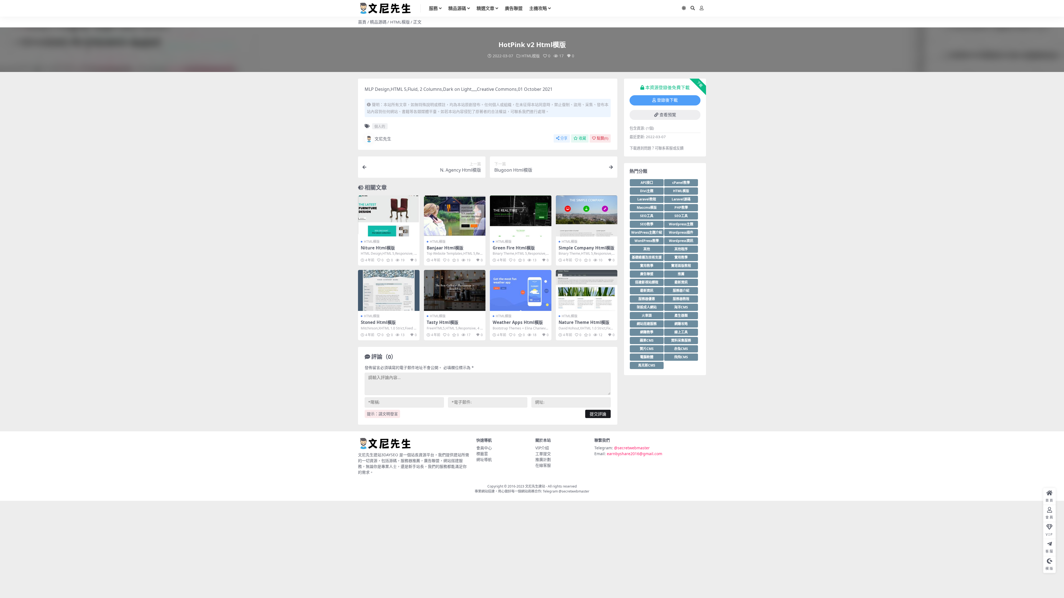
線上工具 (681, 332)
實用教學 (681, 257)
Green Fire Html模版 (514, 248)
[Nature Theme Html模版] (586, 290)
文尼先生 (383, 138)
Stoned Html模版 (378, 322)
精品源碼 (457, 8)
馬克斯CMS (646, 365)
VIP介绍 (542, 447)
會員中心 (484, 447)
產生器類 (681, 315)
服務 (433, 8)
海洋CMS (681, 307)
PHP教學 (681, 207)
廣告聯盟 (514, 8)
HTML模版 (400, 22)
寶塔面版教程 (681, 265)
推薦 (681, 274)
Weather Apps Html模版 (518, 322)
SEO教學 (646, 224)
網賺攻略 (681, 323)
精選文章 (485, 8)
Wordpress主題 (681, 224)
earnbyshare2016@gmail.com (634, 453)
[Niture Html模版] (389, 215)
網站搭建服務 (647, 323)
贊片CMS (647, 348)
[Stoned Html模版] (389, 290)
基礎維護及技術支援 (647, 257)
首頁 (362, 22)
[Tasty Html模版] (454, 290)
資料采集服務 (681, 340)
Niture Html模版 (378, 248)
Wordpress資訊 (681, 240)
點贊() (602, 138)
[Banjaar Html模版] (454, 215)
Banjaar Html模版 (445, 248)
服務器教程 (681, 299)
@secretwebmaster (632, 447)
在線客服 (543, 465)
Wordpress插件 (681, 232)
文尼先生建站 (535, 486)
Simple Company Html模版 (586, 248)
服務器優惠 (646, 299)
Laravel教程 (646, 199)
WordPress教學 (647, 240)
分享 (563, 138)
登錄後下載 (667, 100)
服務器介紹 (681, 290)
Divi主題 (646, 191)
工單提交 (543, 453)
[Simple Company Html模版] (586, 215)
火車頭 (647, 315)
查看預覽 (667, 115)
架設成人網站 (647, 307)
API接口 (647, 182)
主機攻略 (538, 8)
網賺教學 (646, 332)
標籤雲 (482, 453)
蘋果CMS (647, 340)
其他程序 (681, 249)
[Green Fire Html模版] (520, 215)
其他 (646, 249)
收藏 (582, 138)
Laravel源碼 (681, 199)
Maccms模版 (647, 207)
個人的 (379, 126)
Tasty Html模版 (442, 322)
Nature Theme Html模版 (584, 322)
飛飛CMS (681, 357)
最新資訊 (681, 282)
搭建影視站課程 (646, 282)
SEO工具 (646, 215)
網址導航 (484, 459)
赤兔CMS (681, 348)
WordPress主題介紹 (646, 232)
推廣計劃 (543, 459)
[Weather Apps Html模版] (520, 290)
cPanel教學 (681, 182)
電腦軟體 (646, 357)
